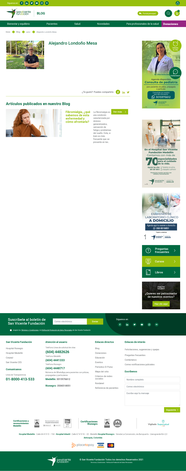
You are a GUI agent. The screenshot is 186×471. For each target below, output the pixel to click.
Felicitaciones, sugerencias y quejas (142, 349)
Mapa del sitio (102, 371)
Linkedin (27, 3)
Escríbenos (131, 371)
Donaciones (170, 24)
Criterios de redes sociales (103, 377)
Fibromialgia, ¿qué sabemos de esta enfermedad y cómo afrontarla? (78, 116)
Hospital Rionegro (14, 348)
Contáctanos (131, 360)
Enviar (95, 321)
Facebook (22, 3)
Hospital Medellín (14, 353)
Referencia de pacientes (106, 388)
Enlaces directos (104, 342)
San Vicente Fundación (19, 342)
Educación (100, 357)
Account (178, 3)
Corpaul (9, 357)
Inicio (8, 32)
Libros (159, 272)
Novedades (103, 23)
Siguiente (171, 410)
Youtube (37, 3)
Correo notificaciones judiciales (140, 364)
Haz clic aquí (161, 303)
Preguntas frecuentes (162, 250)
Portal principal (149, 13)
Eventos (99, 362)
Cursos (159, 261)
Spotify (47, 3)
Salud (77, 23)
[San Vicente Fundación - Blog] (19, 13)
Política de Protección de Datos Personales (57, 330)
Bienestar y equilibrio (18, 23)
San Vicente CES (14, 362)
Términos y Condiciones (29, 330)
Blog (41, 13)
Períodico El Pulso (104, 367)
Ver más (118, 111)
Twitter (32, 3)
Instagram (42, 3)
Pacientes (52, 23)
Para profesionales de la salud (142, 23)
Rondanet (99, 383)
